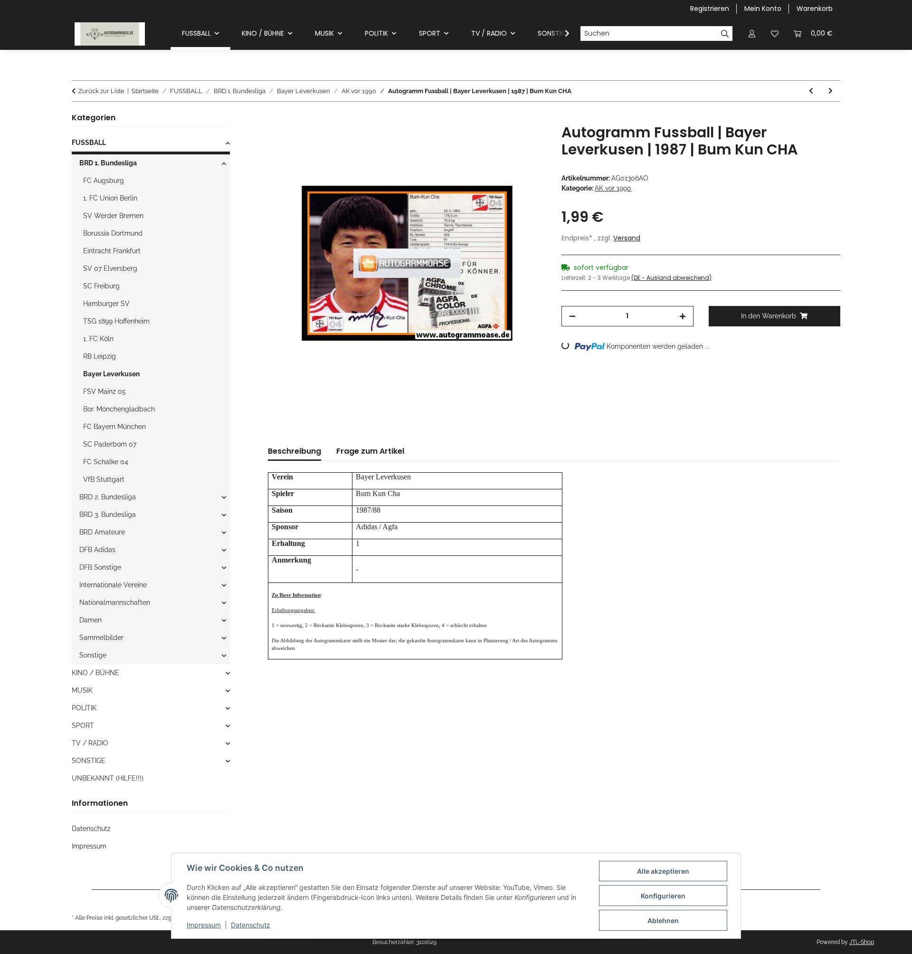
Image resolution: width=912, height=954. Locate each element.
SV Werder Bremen (113, 215)
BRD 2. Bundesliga (107, 497)
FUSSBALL (89, 142)
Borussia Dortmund (112, 233)
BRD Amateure (102, 532)
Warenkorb (815, 8)
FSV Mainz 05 (104, 391)
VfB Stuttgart (103, 479)
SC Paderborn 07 (109, 444)
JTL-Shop (861, 942)
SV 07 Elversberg (110, 268)
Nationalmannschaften (114, 602)
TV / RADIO (90, 743)
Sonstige (92, 655)
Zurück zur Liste (101, 91)
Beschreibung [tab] (294, 451)
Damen (90, 620)
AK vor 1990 (613, 188)
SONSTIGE (88, 760)
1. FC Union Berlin (110, 198)
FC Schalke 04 (105, 462)
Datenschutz (250, 925)
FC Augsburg (103, 180)
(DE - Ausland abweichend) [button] (671, 278)
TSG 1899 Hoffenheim (116, 321)
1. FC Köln (98, 339)
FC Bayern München (114, 426)
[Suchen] (725, 34)
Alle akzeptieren (663, 871)
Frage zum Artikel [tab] (370, 451)
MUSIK (82, 690)
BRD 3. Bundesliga (107, 514)
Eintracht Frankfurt (112, 251)
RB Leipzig (99, 356)
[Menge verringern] (572, 316)
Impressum (204, 925)
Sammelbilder (101, 637)
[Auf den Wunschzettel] (526, 142)
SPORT (83, 725)
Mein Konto (762, 8)
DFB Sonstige (100, 567)
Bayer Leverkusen (111, 374)
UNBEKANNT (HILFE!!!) (107, 778)
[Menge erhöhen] (682, 316)
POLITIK (84, 708)
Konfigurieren (663, 896)
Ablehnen (663, 920)
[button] (752, 33)
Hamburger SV (106, 303)
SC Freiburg (101, 286)
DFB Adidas (97, 549)
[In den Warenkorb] (275, 119)
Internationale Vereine (113, 585)
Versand (626, 238)
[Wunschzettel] (774, 33)
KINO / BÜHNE (95, 673)
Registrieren (709, 8)
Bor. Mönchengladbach (119, 409)
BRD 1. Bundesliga (108, 163)
